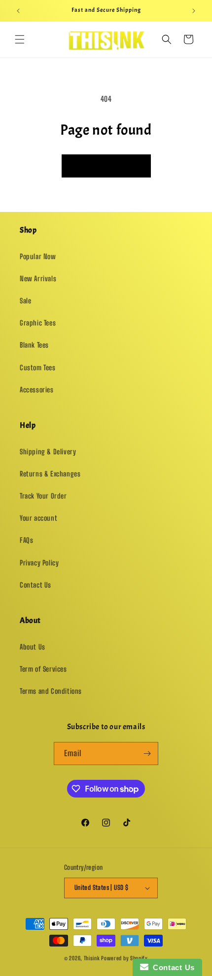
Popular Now (38, 256)
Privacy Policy (39, 563)
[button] (20, 39)
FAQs (26, 540)
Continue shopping (106, 165)
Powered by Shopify (124, 958)
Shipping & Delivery (48, 451)
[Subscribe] (147, 753)
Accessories (37, 389)
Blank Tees (34, 345)
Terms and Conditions (51, 691)
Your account (38, 518)
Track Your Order (43, 496)
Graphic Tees (38, 323)
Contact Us (35, 585)
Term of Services (43, 669)
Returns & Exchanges (50, 474)
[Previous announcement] (18, 11)
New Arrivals (38, 278)
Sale (25, 300)
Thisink (92, 958)
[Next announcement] (194, 11)
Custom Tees (38, 367)
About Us (32, 647)
